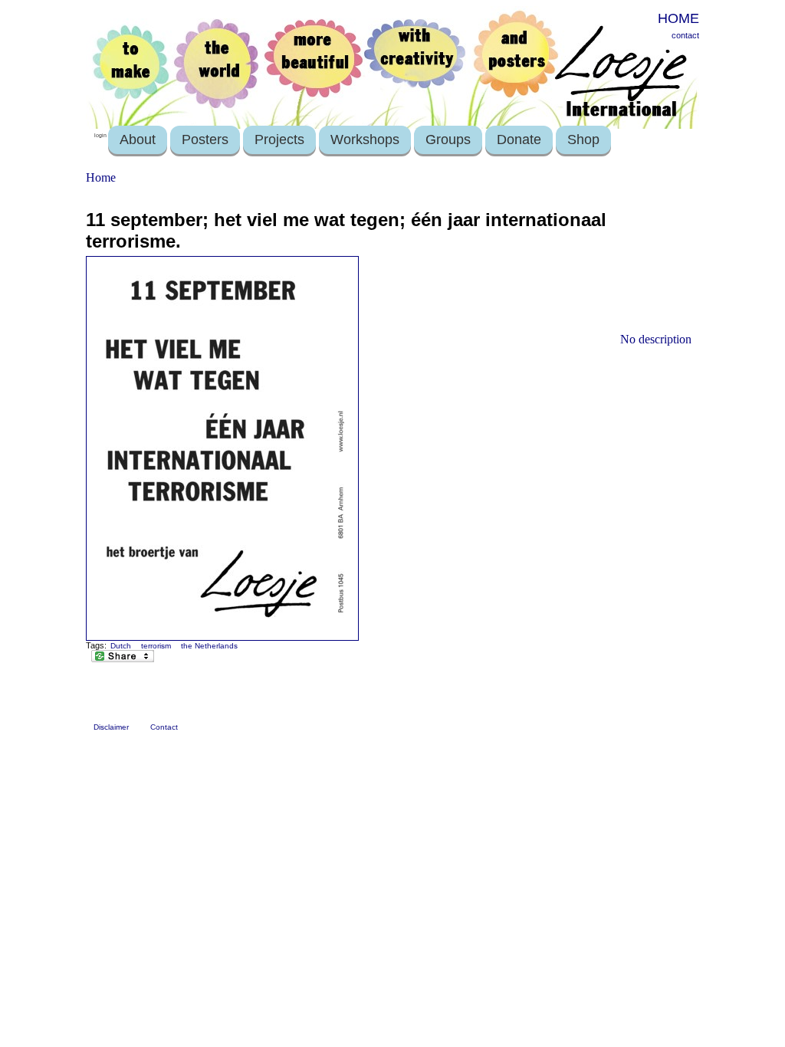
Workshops (364, 139)
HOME (678, 18)
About (138, 139)
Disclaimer (111, 727)
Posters (205, 139)
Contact (164, 727)
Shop (583, 139)
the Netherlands (209, 646)
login (100, 135)
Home (101, 177)
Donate (519, 139)
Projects (279, 139)
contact (685, 35)
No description (655, 339)
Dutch (120, 646)
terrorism (156, 646)
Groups (448, 139)
